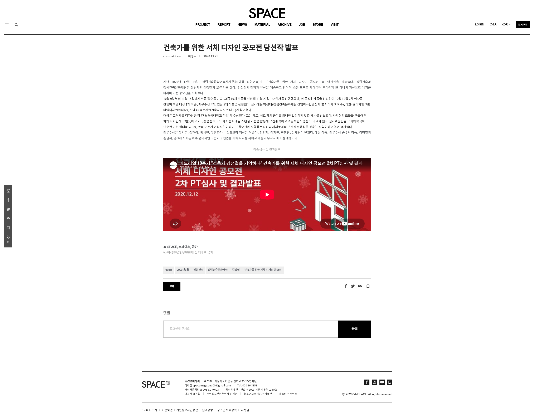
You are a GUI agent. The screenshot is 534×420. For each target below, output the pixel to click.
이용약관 (167, 410)
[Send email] (360, 286)
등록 (354, 329)
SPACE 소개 (149, 410)
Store (318, 24)
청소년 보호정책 (227, 410)
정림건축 (198, 270)
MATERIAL (262, 24)
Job (302, 24)
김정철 (236, 270)
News (242, 24)
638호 (168, 270)
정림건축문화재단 (218, 270)
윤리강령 (207, 410)
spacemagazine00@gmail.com (212, 385)
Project (202, 24)
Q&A (493, 24)
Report (224, 24)
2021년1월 (183, 270)
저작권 (245, 410)
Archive (285, 24)
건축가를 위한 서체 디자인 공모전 (263, 270)
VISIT (335, 24)
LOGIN (479, 24)
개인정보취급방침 (187, 410)
